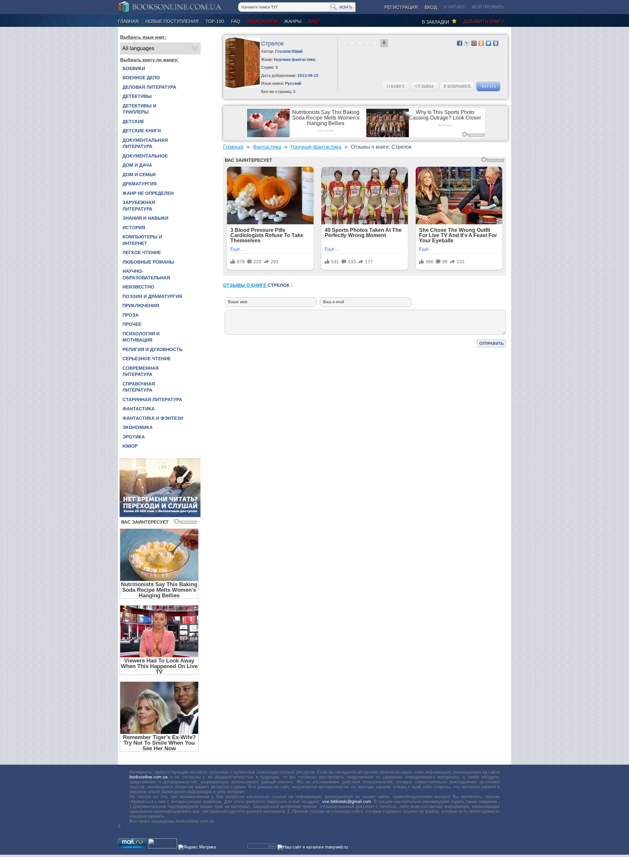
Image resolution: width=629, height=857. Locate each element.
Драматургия (140, 183)
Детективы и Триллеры (139, 109)
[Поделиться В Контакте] (495, 43)
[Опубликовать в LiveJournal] (466, 43)
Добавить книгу (484, 21)
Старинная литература (152, 399)
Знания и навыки (145, 218)
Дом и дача (137, 165)
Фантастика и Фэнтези (153, 418)
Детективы (137, 96)
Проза (131, 315)
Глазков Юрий (288, 51)
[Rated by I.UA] (162, 847)
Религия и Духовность (152, 349)
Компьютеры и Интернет (142, 240)
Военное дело (141, 77)
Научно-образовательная (146, 274)
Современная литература (141, 371)
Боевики (134, 68)
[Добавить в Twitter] (488, 43)
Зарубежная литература (139, 206)
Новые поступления (172, 21)
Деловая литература (149, 87)
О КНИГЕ (396, 86)
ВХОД (431, 7)
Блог (314, 21)
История (134, 227)
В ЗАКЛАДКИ (437, 22)
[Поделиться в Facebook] (459, 43)
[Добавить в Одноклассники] (481, 43)
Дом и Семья (139, 174)
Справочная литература (139, 387)
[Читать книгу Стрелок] (242, 86)
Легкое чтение (142, 252)
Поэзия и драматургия (152, 296)
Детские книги (142, 130)
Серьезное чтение (147, 358)
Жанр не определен (148, 193)
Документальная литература (145, 143)
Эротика (134, 436)
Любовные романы (148, 262)
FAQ (235, 21)
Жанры (292, 21)
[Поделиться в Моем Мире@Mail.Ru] (474, 43)
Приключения (141, 305)
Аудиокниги (262, 21)
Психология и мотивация (141, 337)
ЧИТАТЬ (488, 86)
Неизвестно (138, 286)
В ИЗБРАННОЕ (457, 86)
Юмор (130, 446)
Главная (128, 21)
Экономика (138, 427)
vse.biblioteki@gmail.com (346, 801)
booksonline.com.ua (148, 776)
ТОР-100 (214, 21)
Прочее (132, 324)
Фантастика (139, 408)
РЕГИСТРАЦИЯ (401, 7)
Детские (133, 121)
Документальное (145, 155)
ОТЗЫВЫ (424, 86)
